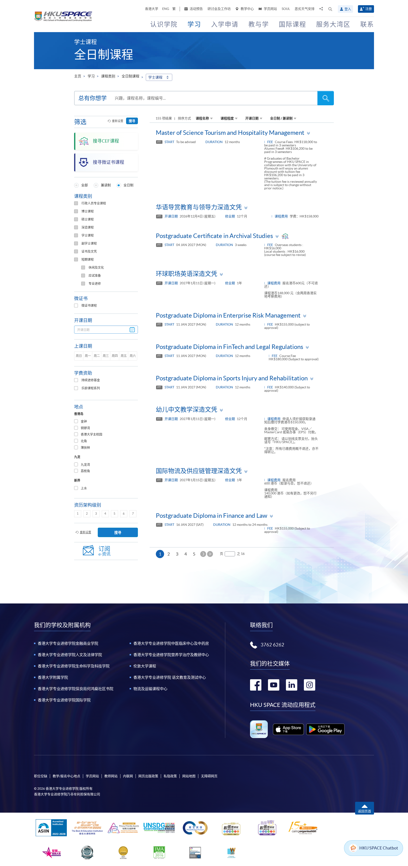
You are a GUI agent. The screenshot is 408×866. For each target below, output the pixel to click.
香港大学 (151, 9)
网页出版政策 (148, 776)
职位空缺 (40, 776)
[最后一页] (210, 554)
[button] (330, 9)
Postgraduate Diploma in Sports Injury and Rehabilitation (232, 378)
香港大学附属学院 (53, 677)
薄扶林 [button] (85, 447)
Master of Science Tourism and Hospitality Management (230, 132)
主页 (77, 76)
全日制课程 (130, 76)
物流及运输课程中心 (150, 689)
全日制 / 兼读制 (281, 118)
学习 (91, 76)
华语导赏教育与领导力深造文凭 (199, 207)
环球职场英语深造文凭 (186, 273)
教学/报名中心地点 (66, 776)
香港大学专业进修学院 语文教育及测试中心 (169, 677)
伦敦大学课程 (144, 666)
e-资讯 (104, 550)
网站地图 (189, 776)
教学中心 (247, 9)
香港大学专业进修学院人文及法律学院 (70, 655)
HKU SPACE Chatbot (378, 847)
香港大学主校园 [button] (91, 434)
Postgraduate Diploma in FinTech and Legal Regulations (229, 346)
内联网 (128, 776)
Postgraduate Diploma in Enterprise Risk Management (228, 315)
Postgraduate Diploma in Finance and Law (211, 515)
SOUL (286, 9)
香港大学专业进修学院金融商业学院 (68, 643)
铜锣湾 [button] (85, 428)
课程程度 (227, 118)
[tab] (106, 421)
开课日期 (252, 118)
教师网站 (111, 776)
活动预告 (196, 9)
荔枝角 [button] (85, 471)
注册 (368, 9)
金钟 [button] (84, 421)
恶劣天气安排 (304, 9)
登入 (347, 9)
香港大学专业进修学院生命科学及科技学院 (74, 666)
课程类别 (108, 76)
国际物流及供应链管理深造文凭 (199, 470)
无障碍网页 (209, 776)
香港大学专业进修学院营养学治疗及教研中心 (171, 655)
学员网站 (270, 9)
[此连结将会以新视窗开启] (288, 729)
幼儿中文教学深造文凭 (186, 409)
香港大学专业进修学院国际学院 (64, 700)
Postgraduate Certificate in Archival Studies (214, 235)
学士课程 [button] (155, 77)
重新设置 (117, 121)
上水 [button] (84, 488)
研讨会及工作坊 (219, 9)
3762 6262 (272, 644)
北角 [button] (84, 441)
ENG (165, 9)
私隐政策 (170, 776)
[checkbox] (76, 203)
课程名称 (202, 118)
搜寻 (132, 121)
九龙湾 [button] (85, 464)
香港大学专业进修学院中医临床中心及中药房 (171, 643)
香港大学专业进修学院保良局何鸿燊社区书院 (75, 689)
